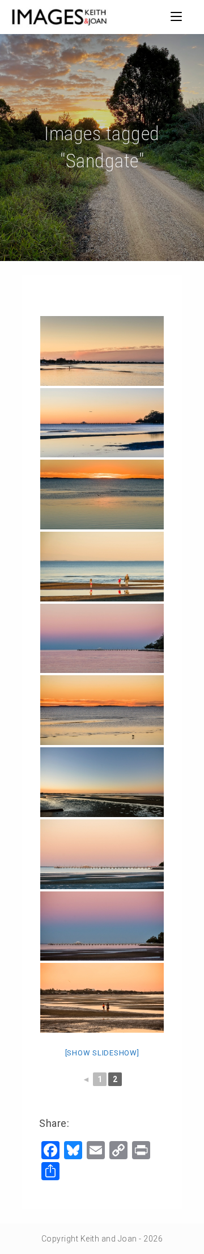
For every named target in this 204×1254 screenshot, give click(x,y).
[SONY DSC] (102, 351)
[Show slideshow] (102, 1053)
